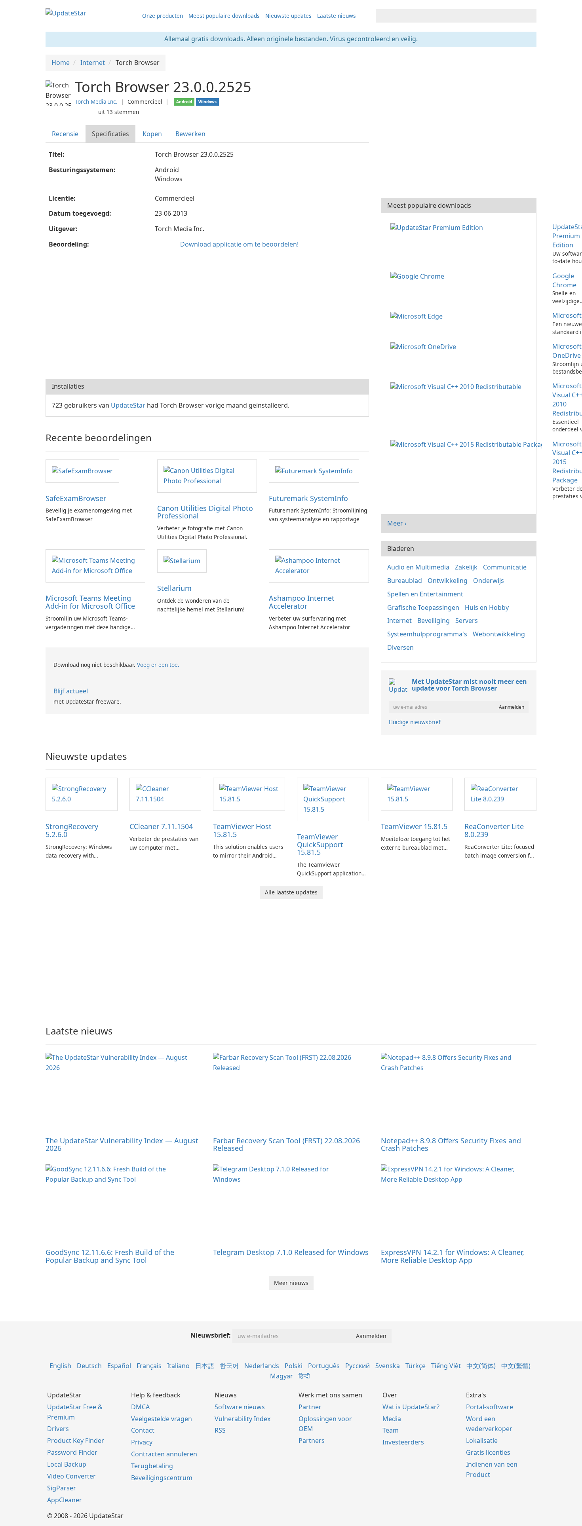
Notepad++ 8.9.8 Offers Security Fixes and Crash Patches (451, 1144)
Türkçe (415, 1365)
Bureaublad (404, 580)
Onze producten (162, 15)
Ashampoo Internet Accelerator (302, 602)
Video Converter (71, 1476)
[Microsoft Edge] (418, 315)
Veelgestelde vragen (161, 1418)
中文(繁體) (516, 1365)
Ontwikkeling (448, 580)
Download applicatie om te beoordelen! (239, 244)
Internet (399, 620)
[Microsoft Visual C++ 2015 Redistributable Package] (467, 444)
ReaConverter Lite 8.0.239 (494, 830)
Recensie (65, 133)
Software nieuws (240, 1407)
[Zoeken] (529, 16)
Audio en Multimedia (418, 567)
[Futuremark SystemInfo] (314, 470)
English (60, 1365)
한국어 (229, 1365)
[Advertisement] (207, 315)
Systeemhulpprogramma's (427, 634)
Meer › (397, 523)
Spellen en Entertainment (425, 594)
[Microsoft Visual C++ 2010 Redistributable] (457, 386)
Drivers (58, 1428)
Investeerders (403, 1442)
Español (119, 1365)
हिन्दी (304, 1376)
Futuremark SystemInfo (308, 498)
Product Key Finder (75, 1440)
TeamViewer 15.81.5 (414, 826)
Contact (142, 1430)
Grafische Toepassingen (423, 607)
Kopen (152, 133)
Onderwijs (488, 580)
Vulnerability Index (242, 1418)
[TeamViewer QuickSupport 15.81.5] (333, 798)
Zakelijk (466, 567)
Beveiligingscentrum (161, 1477)
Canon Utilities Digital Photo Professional (205, 512)
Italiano (178, 1365)
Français (149, 1365)
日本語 (204, 1365)
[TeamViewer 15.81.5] (417, 793)
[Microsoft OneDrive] (424, 346)
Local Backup (66, 1464)
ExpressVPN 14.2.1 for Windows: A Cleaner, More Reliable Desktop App (452, 1256)
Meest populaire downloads (224, 15)
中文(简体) (481, 1365)
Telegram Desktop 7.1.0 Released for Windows (291, 1252)
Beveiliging (433, 620)
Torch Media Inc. (96, 101)
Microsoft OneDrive (567, 351)
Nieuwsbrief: (210, 1335)
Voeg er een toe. (158, 664)
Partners (312, 1440)
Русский (357, 1365)
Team (390, 1430)
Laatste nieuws (336, 15)
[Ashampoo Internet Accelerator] (318, 565)
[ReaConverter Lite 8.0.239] (500, 793)
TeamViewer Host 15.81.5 (242, 830)
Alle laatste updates (291, 892)
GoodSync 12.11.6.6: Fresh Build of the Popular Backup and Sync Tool (110, 1256)
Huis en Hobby (487, 607)
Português (324, 1365)
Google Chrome (564, 280)
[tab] (66, 134)
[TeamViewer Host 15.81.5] (249, 793)
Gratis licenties (488, 1452)
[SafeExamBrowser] (82, 470)
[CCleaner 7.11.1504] (165, 793)
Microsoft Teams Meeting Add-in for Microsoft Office (90, 602)
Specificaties (110, 133)
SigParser (61, 1488)
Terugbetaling (152, 1465)
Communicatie (505, 567)
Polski (293, 1365)
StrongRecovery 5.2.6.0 (72, 830)
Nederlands (261, 1365)
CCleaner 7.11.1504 (161, 826)
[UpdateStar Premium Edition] (438, 226)
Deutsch (89, 1365)
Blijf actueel (70, 691)
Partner (310, 1407)
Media (391, 1418)
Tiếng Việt (446, 1365)
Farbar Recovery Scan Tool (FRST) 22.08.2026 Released (286, 1144)
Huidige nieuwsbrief (415, 722)
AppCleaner (64, 1500)
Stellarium (174, 588)
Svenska (387, 1365)
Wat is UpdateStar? (410, 1407)
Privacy (141, 1442)
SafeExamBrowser (76, 498)
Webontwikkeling (499, 634)
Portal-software (489, 1407)
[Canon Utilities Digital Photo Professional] (207, 475)
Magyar (281, 1376)
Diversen (400, 647)
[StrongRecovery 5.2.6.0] (81, 793)
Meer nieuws (291, 1283)
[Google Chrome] (418, 275)
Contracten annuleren (164, 1454)
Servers (466, 620)
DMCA (140, 1407)
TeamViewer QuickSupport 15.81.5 (320, 844)
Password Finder (72, 1452)
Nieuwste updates (288, 15)
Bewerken (190, 133)
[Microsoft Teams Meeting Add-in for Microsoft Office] (95, 565)
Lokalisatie (482, 1440)
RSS (220, 1430)
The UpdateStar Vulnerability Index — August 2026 (122, 1144)
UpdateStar (128, 405)
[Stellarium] (182, 560)
